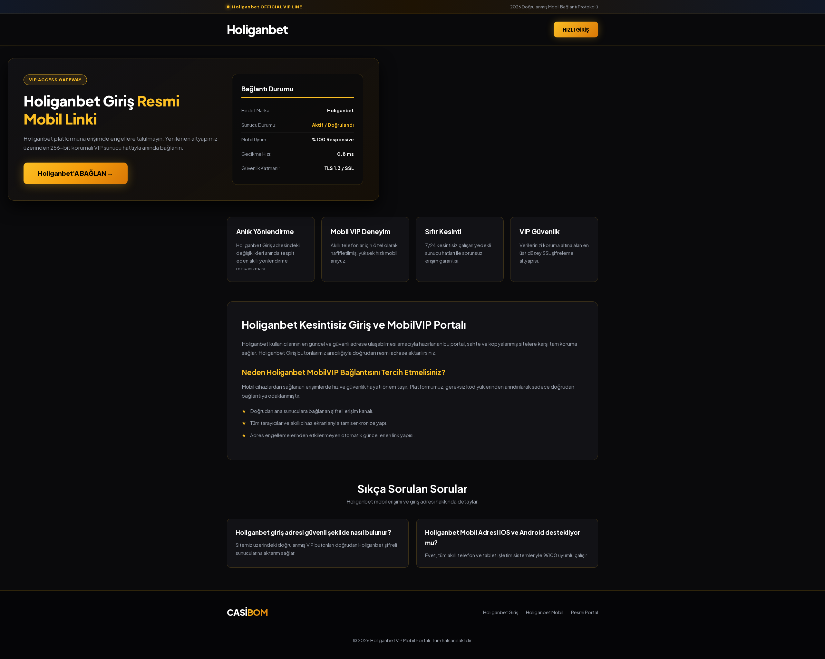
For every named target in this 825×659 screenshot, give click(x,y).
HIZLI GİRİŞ (576, 29)
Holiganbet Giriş (500, 612)
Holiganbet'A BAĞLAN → (75, 173)
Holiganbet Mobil (544, 612)
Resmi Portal (584, 612)
